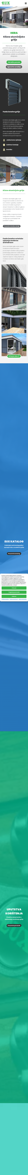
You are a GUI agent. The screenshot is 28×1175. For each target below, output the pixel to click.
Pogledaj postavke (14, 592)
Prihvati (14, 588)
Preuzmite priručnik (14, 925)
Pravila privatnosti (14, 599)
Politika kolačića (5, 599)
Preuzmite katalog (14, 553)
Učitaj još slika (13, 356)
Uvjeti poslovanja (23, 599)
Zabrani (14, 596)
